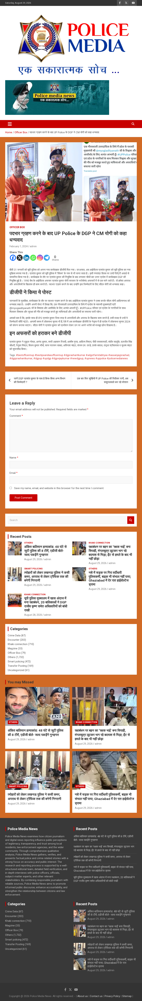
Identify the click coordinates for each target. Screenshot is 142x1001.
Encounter (13, 639)
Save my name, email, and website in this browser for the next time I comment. (59, 488)
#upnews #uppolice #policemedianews (106, 358)
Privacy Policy (112, 996)
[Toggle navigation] (9, 124)
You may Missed (21, 682)
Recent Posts (21, 537)
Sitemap (127, 996)
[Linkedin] (26, 258)
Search (130, 520)
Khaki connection (99, 543)
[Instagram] (40, 258)
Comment (16, 415)
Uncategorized (16, 670)
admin (33, 246)
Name (14, 457)
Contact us (96, 996)
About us (82, 996)
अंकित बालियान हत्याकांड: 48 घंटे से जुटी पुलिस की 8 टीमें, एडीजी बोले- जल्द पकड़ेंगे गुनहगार (45, 551)
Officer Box (17, 227)
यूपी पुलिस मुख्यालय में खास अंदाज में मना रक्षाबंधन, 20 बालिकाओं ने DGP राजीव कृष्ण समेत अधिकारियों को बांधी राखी (45, 604)
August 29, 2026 (33, 559)
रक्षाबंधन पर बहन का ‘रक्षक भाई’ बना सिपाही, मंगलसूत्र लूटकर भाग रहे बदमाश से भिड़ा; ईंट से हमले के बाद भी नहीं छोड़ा (110, 553)
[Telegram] (47, 258)
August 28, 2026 (33, 614)
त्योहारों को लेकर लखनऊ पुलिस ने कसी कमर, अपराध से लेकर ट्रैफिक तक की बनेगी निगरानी (46, 577)
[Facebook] (13, 258)
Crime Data (14, 635)
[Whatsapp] (33, 258)
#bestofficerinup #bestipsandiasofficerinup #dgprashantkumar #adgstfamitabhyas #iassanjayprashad (72, 355)
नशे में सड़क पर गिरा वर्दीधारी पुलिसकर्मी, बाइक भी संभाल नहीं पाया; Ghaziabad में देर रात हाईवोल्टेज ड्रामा (110, 578)
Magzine (12, 648)
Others (28, 543)
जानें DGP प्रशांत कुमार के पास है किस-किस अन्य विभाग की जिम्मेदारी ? (39, 380)
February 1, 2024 (19, 246)
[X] (20, 258)
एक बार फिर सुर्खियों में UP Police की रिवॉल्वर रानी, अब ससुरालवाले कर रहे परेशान (102, 380)
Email (13, 472)
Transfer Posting (17, 665)
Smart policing (33, 568)
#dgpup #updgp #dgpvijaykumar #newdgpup (58, 358)
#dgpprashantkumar (21, 358)
